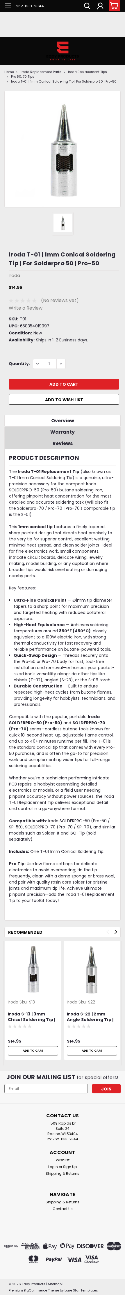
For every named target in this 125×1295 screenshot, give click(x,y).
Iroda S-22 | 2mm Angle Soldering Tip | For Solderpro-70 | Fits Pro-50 (90, 1017)
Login (53, 1166)
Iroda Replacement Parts (41, 71)
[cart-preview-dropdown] (113, 5)
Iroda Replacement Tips (87, 71)
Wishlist (62, 1160)
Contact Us (63, 1208)
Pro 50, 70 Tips (22, 76)
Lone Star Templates (81, 1290)
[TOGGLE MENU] (8, 6)
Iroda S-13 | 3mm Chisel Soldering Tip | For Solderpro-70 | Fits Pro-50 (32, 1017)
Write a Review (25, 308)
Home (9, 71)
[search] (87, 7)
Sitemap (55, 1284)
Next (116, 932)
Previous (108, 932)
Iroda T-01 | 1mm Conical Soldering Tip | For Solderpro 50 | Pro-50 (64, 81)
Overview (62, 420)
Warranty (62, 432)
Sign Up (70, 1166)
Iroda (13, 1002)
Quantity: (19, 363)
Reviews (63, 443)
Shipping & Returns (62, 1173)
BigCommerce (35, 1290)
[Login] (100, 7)
